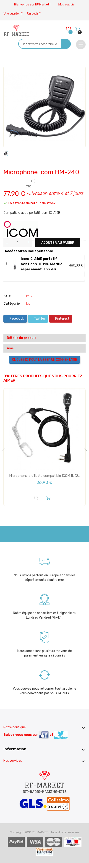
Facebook (16, 319)
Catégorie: (12, 304)
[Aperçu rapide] (36, 498)
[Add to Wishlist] (10, 74)
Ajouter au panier (57, 243)
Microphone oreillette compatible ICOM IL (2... (44, 476)
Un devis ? (34, 13)
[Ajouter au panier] (48, 497)
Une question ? (13, 13)
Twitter (39, 319)
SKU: (7, 296)
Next (84, 451)
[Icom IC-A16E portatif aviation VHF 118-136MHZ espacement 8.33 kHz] (14, 264)
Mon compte (66, 4)
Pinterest (62, 319)
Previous (4, 451)
